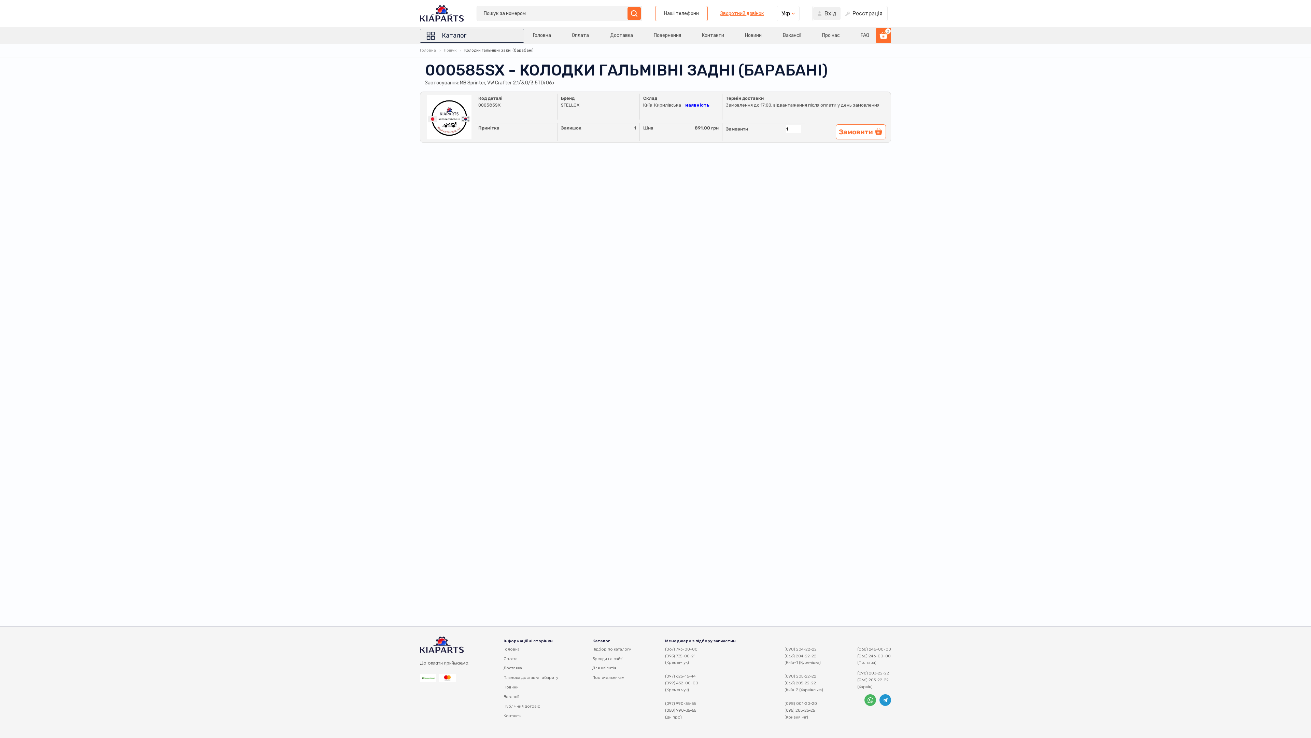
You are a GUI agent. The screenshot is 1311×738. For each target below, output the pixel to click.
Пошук (450, 50)
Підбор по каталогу (611, 649)
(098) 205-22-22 (800, 676)
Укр (785, 13)
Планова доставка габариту (531, 677)
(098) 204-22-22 (801, 649)
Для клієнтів (604, 668)
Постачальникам (608, 677)
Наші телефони (681, 13)
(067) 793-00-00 (681, 649)
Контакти (713, 35)
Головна (542, 35)
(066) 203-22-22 (873, 680)
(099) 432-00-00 (681, 683)
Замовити (737, 129)
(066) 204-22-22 (800, 656)
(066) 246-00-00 (874, 656)
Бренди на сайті (607, 658)
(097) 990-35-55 (680, 703)
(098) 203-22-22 (873, 673)
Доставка (621, 35)
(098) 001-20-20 (801, 703)
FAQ (865, 35)
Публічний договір (522, 706)
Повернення (667, 35)
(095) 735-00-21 (680, 656)
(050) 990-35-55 (680, 710)
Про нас (831, 35)
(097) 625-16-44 (680, 676)
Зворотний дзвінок (742, 13)
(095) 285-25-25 (800, 710)
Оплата (580, 35)
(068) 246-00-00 (874, 649)
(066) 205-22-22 (800, 683)
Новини (753, 35)
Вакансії (792, 35)
